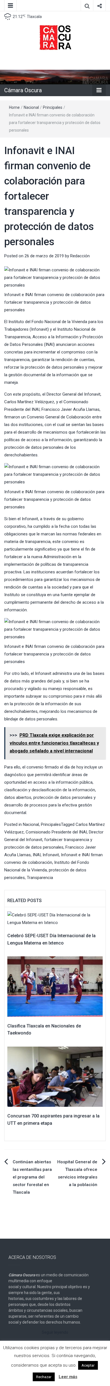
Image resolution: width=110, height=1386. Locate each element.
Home (14, 107)
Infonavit (51, 854)
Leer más (68, 1376)
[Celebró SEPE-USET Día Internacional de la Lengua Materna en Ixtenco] (55, 918)
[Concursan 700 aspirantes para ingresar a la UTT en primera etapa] (55, 1076)
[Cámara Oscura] (55, 76)
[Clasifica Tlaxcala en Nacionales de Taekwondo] (55, 986)
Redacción (80, 255)
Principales (52, 107)
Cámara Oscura (23, 90)
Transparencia (40, 877)
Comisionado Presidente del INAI (56, 832)
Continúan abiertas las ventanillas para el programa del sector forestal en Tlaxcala (32, 1177)
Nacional (31, 107)
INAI (37, 854)
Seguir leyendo (55, 1332)
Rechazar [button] (43, 1377)
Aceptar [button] (88, 1365)
